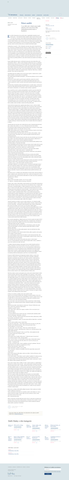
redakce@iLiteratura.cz (19, 413)
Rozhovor (52, 442)
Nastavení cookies (11, 470)
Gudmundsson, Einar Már (50, 25)
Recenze (47, 20)
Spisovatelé (28, 15)
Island (49, 48)
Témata (21, 15)
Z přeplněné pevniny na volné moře (55, 437)
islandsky (49, 46)
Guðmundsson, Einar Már (13, 450)
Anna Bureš (15, 428)
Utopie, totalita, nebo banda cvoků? (36, 426)
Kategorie (46, 15)
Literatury (39, 15)
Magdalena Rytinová (54, 429)
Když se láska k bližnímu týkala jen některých (19, 437)
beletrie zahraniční (49, 44)
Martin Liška (16, 441)
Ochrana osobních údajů (12, 469)
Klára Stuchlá (34, 441)
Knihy (33, 15)
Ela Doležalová (34, 429)
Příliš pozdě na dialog (18, 425)
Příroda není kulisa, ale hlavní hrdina (55, 426)
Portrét (9, 449)
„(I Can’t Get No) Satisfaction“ (36, 437)
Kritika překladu (39, 18)
